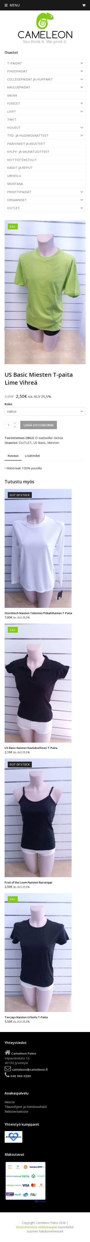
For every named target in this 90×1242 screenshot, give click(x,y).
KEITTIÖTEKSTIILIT (22, 160)
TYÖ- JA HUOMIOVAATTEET (28, 135)
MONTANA (15, 184)
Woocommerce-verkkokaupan (36, 1227)
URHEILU (14, 176)
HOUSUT (14, 127)
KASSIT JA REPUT (19, 167)
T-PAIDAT (14, 63)
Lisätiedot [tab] (32, 455)
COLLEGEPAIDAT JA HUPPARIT (30, 79)
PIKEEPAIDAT (17, 71)
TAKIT (11, 119)
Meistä (9, 1102)
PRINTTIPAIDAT (19, 192)
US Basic (39, 442)
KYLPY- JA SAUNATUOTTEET (28, 151)
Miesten (53, 442)
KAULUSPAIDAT (18, 87)
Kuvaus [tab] (13, 455)
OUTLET (13, 208)
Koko (8, 404)
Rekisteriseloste (16, 1111)
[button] (12, 5)
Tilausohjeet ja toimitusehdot (26, 1107)
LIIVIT (11, 111)
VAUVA (12, 95)
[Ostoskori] (83, 5)
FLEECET (13, 103)
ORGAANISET (17, 200)
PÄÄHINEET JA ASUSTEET (26, 143)
